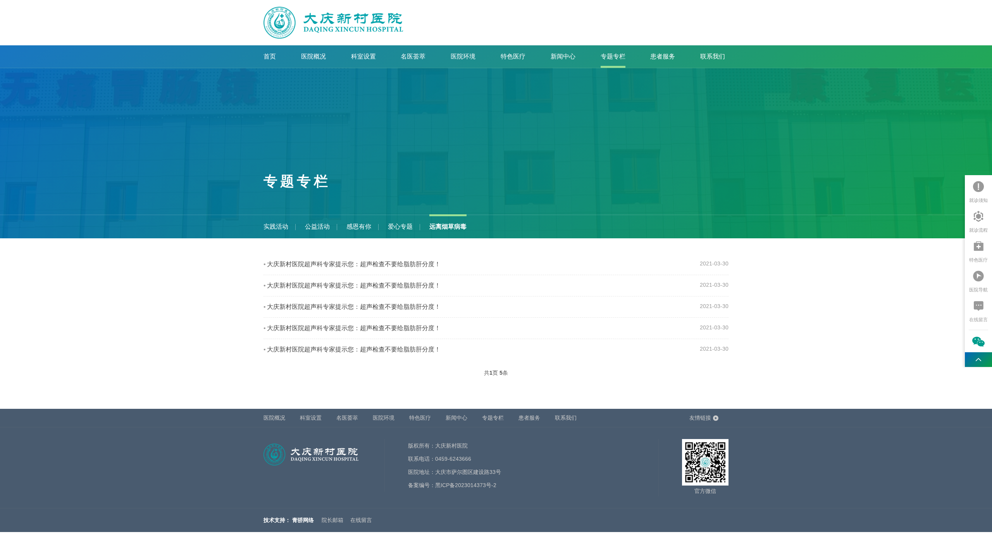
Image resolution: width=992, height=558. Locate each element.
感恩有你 (358, 226)
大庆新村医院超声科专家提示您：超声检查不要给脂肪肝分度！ (354, 264)
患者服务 (662, 56)
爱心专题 (400, 226)
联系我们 (712, 56)
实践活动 (276, 226)
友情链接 (700, 418)
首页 (270, 56)
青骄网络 (303, 520)
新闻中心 (563, 56)
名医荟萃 (413, 56)
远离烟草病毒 (448, 226)
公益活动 (317, 226)
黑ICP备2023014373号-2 (465, 485)
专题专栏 (613, 56)
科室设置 (363, 56)
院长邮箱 (332, 520)
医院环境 (463, 56)
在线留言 (361, 520)
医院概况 (313, 56)
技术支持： (277, 520)
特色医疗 (513, 56)
